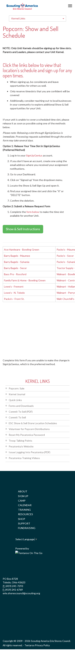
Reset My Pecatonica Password (27, 434)
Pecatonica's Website (21, 446)
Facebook (13, 566)
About (22, 491)
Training (24, 509)
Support (24, 523)
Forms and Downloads (21, 405)
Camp (21, 500)
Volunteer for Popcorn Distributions (29, 429)
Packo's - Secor (65, 255)
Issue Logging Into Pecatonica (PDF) (29, 452)
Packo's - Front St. (14, 298)
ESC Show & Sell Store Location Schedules (33, 423)
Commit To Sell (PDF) (21, 411)
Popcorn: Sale (16, 388)
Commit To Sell (17, 417)
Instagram (61, 566)
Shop (21, 518)
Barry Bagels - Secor (15, 268)
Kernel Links (18, 18)
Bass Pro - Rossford (15, 274)
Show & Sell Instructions (23, 229)
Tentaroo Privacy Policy (37, 645)
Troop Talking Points (20, 440)
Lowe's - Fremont (13, 286)
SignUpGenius (34, 155)
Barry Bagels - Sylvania (16, 261)
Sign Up (23, 496)
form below (32, 211)
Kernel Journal (17, 394)
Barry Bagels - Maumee (17, 255)
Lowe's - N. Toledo (14, 292)
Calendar (24, 505)
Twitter (29, 566)
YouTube (45, 566)
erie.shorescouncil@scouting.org (21, 593)
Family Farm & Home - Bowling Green (25, 280)
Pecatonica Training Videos (24, 458)
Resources (25, 514)
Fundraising (26, 528)
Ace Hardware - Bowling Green (21, 249)
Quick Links (15, 400)
